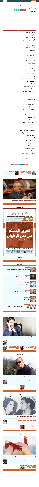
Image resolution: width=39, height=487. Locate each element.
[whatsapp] (12, 164)
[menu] (6, 1)
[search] (4, 1)
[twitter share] (18, 10)
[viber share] (14, 10)
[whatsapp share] (16, 10)
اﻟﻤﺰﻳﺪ (19, 311)
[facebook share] (20, 10)
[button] (20, 259)
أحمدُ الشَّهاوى (32, 8)
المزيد (20, 203)
